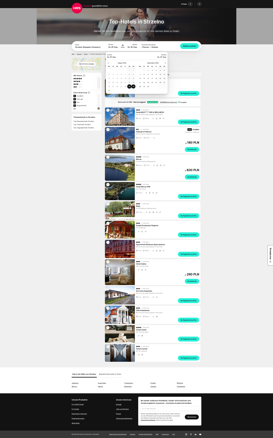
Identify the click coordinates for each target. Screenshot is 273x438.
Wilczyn (74, 386)
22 (129, 82)
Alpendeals (76, 423)
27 (121, 86)
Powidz (153, 383)
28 (125, 86)
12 (117, 78)
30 (133, 86)
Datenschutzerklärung (148, 420)
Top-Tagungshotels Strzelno (83, 128)
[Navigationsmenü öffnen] (199, 4)
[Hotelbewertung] (89, 92)
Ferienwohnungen (78, 418)
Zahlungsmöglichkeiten (124, 418)
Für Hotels (75, 409)
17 (109, 82)
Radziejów (128, 386)
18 (113, 82)
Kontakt (119, 404)
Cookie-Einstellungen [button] (145, 434)
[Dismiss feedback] (270, 261)
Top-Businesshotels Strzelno (83, 121)
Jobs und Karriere (122, 409)
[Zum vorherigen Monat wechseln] (108, 63)
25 (113, 86)
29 (129, 86)
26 (117, 86)
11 (113, 78)
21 (125, 82)
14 (125, 78)
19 (117, 82)
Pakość (100, 386)
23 (133, 82)
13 (121, 78)
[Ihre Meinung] (270, 255)
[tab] (84, 375)
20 (121, 82)
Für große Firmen (78, 404)
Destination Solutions (79, 414)
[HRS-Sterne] (84, 75)
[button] (153, 118)
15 (129, 78)
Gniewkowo (181, 386)
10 (109, 78)
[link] (167, 93)
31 (109, 90)
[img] (142, 110)
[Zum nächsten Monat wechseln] (164, 63)
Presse (118, 414)
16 (133, 78)
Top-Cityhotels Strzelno (82, 124)
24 (109, 86)
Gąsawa (153, 386)
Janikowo (75, 383)
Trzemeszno (128, 383)
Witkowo (180, 383)
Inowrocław (102, 383)
